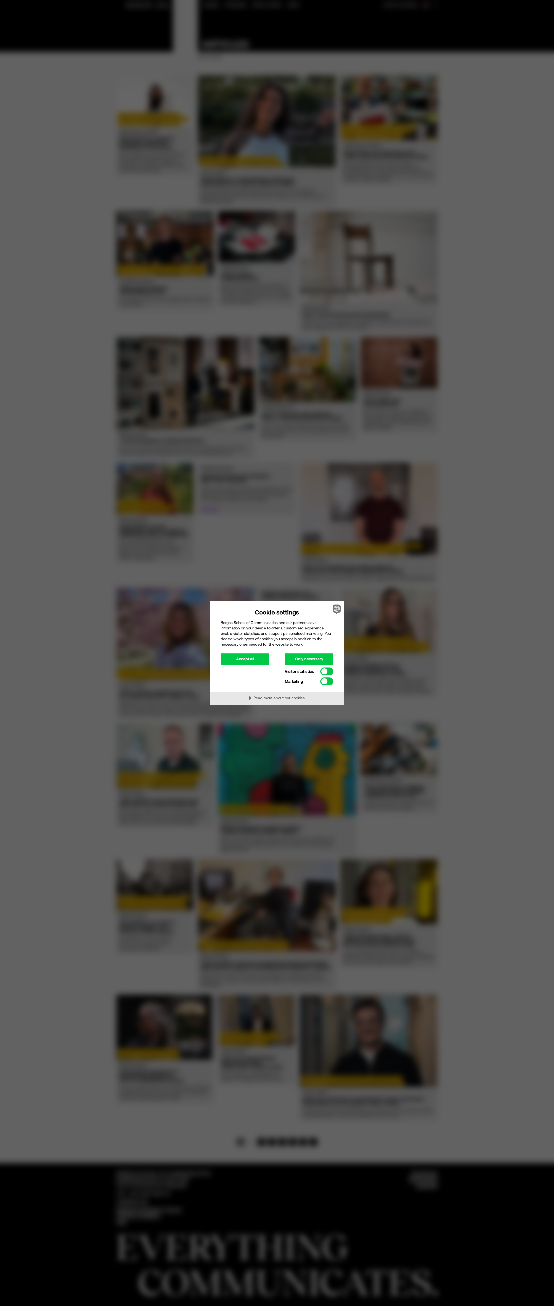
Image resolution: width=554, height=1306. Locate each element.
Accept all (245, 659)
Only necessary (309, 659)
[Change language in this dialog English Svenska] (336, 609)
